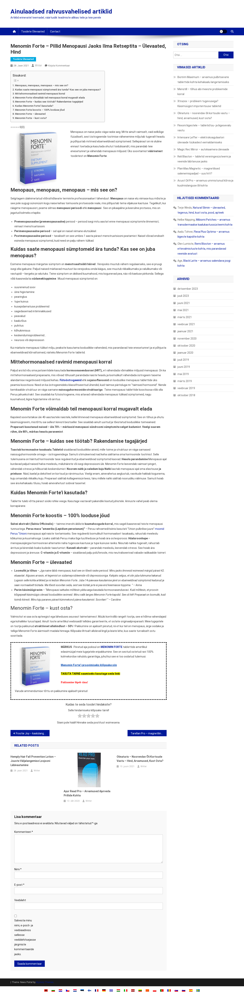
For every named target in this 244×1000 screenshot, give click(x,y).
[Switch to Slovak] (176, 990)
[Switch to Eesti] (82, 990)
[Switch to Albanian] (46, 990)
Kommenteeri (23, 831)
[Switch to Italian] (125, 990)
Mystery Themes (45, 982)
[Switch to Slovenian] (183, 990)
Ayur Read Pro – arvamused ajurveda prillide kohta (87, 793)
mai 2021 (183, 310)
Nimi (18, 869)
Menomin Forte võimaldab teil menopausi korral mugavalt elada (50, 97)
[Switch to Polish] (154, 990)
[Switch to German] (104, 990)
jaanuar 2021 (185, 331)
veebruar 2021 (186, 324)
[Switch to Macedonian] (147, 990)
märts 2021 (184, 317)
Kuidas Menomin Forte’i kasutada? (34, 105)
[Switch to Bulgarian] (53, 990)
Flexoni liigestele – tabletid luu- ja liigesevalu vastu (204, 128)
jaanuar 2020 (185, 352)
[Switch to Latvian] (132, 990)
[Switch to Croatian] (60, 990)
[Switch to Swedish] (198, 990)
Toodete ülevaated (33, 31)
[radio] (80, 716)
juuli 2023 (183, 295)
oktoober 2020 (186, 345)
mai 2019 (183, 374)
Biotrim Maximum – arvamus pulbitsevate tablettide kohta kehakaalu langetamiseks (203, 80)
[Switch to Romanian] (169, 990)
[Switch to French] (96, 990)
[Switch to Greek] (111, 990)
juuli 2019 (183, 359)
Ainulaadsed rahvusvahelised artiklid (61, 11)
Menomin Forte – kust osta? (31, 118)
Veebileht (20, 900)
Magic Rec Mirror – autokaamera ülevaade (203, 149)
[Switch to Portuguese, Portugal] (161, 990)
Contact (55, 31)
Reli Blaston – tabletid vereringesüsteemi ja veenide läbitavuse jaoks (204, 159)
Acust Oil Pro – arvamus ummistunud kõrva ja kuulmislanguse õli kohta (205, 183)
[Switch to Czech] (67, 990)
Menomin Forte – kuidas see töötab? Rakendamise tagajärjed (49, 101)
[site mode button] (223, 31)
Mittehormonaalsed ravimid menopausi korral (40, 93)
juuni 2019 (183, 366)
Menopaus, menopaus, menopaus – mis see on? (41, 85)
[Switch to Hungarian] (118, 990)
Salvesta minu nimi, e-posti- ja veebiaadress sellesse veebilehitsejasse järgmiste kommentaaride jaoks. (25, 937)
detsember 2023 (187, 288)
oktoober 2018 (186, 395)
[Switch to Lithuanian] (140, 990)
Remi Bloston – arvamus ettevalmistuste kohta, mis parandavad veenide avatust (201, 248)
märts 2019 (184, 381)
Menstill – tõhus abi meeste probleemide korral (202, 92)
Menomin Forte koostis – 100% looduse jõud (40, 109)
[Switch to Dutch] (75, 990)
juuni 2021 (183, 303)
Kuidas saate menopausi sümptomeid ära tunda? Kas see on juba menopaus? (58, 89)
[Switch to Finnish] (89, 990)
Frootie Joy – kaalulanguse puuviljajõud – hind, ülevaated (33, 733)
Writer (38, 65)
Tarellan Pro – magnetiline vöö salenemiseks (149, 733)
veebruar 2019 (186, 388)
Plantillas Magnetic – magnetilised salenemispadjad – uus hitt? (198, 171)
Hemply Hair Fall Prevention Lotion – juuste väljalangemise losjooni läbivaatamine (33, 761)
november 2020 (187, 338)
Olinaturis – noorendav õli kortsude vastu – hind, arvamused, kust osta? (140, 758)
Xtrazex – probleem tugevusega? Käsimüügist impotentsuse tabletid (199, 104)
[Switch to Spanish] (190, 990)
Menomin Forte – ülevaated (30, 113)
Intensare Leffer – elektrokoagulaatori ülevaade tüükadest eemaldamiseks (200, 140)
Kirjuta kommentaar (59, 65)
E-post (19, 884)
